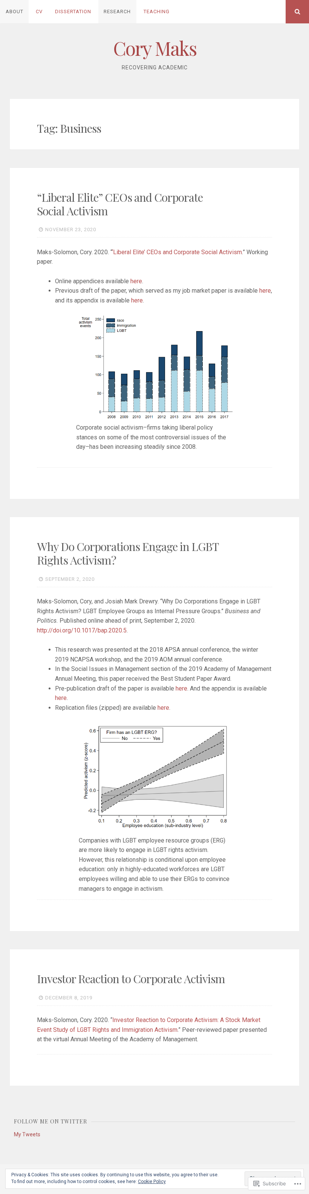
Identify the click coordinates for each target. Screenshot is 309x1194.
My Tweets (27, 1134)
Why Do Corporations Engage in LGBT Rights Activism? (128, 553)
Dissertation (73, 11)
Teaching (157, 11)
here (136, 281)
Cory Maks (154, 48)
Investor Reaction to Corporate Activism (131, 978)
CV (39, 11)
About (14, 11)
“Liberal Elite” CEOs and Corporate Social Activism (120, 204)
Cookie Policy (152, 1181)
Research (117, 11)
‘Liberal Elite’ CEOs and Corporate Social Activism (177, 252)
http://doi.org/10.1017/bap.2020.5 (82, 630)
